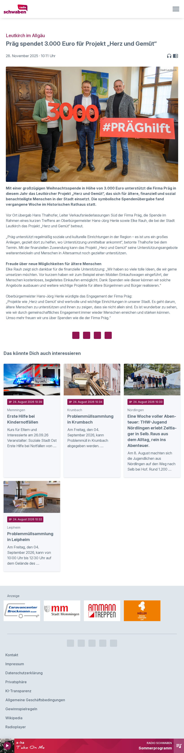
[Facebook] (70, 643)
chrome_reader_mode (175, 56)
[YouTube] (92, 643)
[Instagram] (81, 643)
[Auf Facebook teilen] (75, 335)
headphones (169, 56)
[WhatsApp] (102, 643)
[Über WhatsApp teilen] (97, 335)
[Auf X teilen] (86, 335)
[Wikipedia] (113, 643)
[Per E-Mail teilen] (108, 335)
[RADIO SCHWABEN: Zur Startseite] (87, 9)
